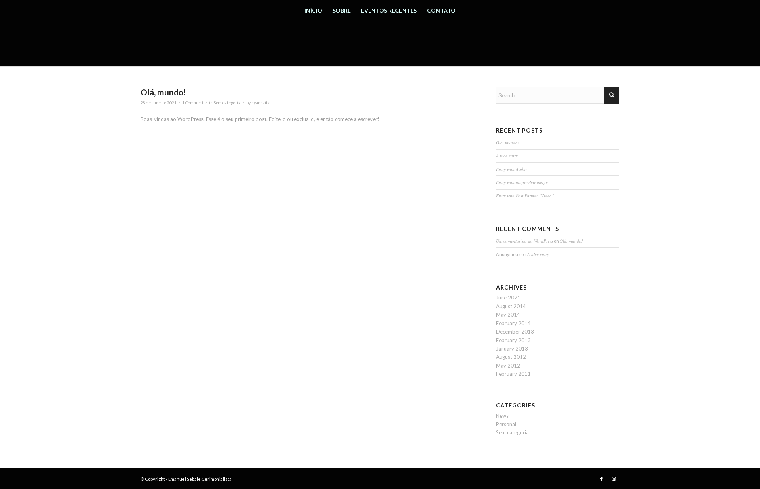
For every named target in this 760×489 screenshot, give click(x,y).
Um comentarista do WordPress (524, 241)
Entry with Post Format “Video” (525, 196)
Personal (506, 424)
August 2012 (511, 357)
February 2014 (513, 323)
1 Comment (192, 102)
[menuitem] (313, 11)
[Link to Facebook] (602, 479)
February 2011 (513, 374)
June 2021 (508, 297)
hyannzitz (260, 102)
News (502, 416)
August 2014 (511, 306)
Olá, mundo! (163, 92)
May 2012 (508, 365)
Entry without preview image (522, 182)
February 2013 (513, 340)
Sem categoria (227, 102)
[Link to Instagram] (613, 479)
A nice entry (507, 156)
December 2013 (515, 331)
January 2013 (512, 348)
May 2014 (508, 314)
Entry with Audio (511, 169)
